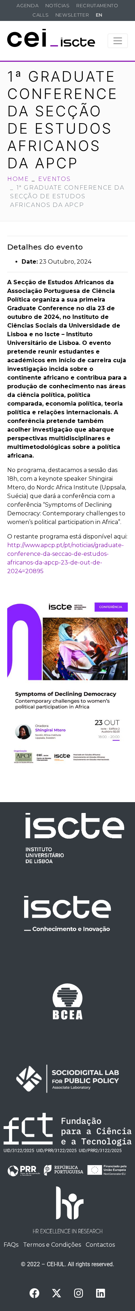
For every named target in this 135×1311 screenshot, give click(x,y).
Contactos (100, 1244)
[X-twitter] (56, 1293)
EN (99, 15)
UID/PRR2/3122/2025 (100, 1150)
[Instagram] (78, 1293)
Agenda (28, 5)
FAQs (11, 1244)
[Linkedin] (100, 1293)
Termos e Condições (52, 1244)
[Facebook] (34, 1293)
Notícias (57, 5)
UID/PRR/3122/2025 (56, 1150)
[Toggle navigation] (118, 41)
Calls (40, 15)
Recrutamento (97, 5)
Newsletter (72, 15)
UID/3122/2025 (19, 1150)
